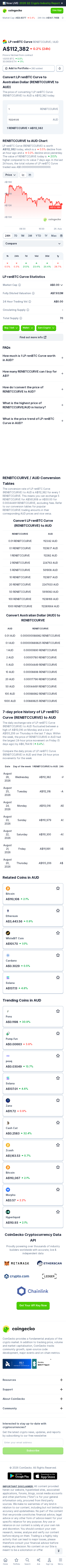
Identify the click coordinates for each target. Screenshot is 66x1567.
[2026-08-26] (61, 235)
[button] (33, 337)
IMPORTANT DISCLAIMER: (18, 1486)
